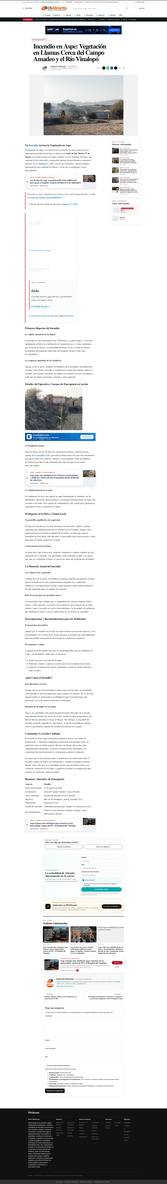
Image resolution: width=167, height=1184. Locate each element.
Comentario (48, 1016)
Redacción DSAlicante (58, 66)
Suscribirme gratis (101, 889)
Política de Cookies (86, 1182)
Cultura (125, 19)
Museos (94, 1130)
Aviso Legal (59, 1182)
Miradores (95, 1133)
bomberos (43, 163)
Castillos (81, 1133)
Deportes (70, 1136)
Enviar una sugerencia (103, 847)
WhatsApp (127, 1122)
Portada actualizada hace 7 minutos (50, 2)
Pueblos (81, 1130)
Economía (133, 19)
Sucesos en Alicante (113, 19)
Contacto (108, 1122)
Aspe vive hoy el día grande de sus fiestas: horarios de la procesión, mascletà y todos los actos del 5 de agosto (129, 180)
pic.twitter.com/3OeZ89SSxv (49, 197)
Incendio (33, 145)
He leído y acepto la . (58, 1065)
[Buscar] (127, 8)
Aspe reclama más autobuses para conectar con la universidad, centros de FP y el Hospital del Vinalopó (129, 151)
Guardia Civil (43, 455)
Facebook (127, 1125)
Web (46, 1057)
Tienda (116, 1125)
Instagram (127, 1131)
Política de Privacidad (64, 1065)
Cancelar (117, 966)
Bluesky (126, 1134)
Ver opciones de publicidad (111, 906)
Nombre (47, 1040)
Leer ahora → (117, 962)
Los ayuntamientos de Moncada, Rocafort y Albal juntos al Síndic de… (67, 19)
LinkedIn (126, 1137)
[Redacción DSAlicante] (44, 68)
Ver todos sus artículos (66, 986)
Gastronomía (83, 1136)
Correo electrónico (50, 1048)
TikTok (126, 1140)
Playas (81, 1127)
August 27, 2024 (69, 204)
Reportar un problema (64, 847)
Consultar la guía (40, 306)
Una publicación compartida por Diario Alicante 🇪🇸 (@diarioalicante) (51, 316)
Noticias (102, 19)
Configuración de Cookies (102, 1182)
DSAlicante (33, 1112)
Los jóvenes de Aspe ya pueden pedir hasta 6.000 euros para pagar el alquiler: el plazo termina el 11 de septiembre (129, 161)
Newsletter (117, 1122)
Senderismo (95, 1122)
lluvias (35, 719)
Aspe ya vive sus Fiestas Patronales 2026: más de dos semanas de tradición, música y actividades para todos (129, 190)
